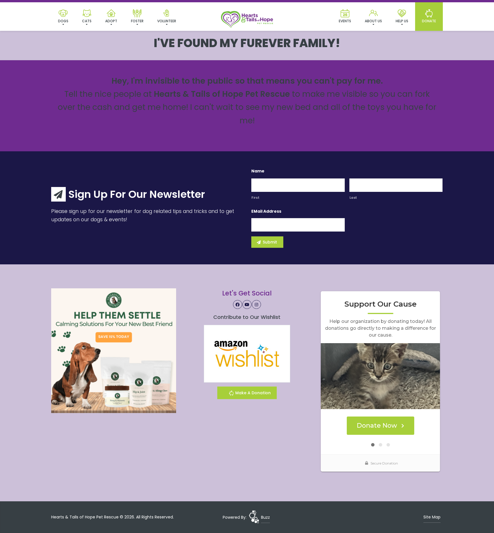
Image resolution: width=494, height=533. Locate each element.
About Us (373, 21)
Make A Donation (252, 393)
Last (353, 197)
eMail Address (266, 211)
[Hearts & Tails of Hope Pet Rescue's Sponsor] (113, 350)
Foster (137, 21)
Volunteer (166, 21)
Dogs (63, 21)
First (255, 197)
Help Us (402, 21)
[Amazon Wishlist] (247, 353)
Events (345, 21)
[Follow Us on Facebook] (237, 304)
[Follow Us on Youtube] (247, 304)
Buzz (265, 517)
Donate (429, 21)
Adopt (111, 21)
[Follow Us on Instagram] (256, 304)
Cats (86, 21)
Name (257, 171)
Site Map (432, 517)
